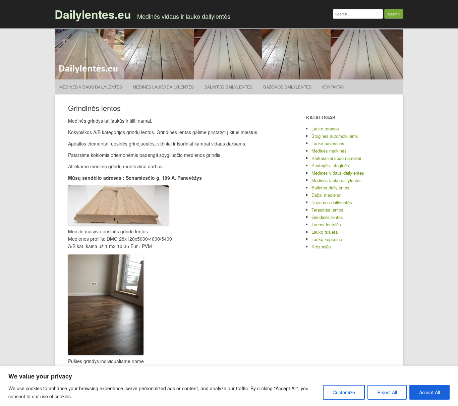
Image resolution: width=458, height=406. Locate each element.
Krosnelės (321, 246)
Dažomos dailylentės (287, 87)
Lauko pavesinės (327, 143)
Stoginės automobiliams (334, 136)
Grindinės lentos (327, 217)
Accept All (429, 392)
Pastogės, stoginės (330, 165)
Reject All (387, 392)
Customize (344, 392)
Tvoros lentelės (326, 224)
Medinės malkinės (329, 151)
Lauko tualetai (325, 232)
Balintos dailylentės (228, 87)
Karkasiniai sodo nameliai (336, 158)
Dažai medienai (326, 195)
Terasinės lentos (327, 210)
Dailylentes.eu (93, 14)
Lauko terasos (325, 128)
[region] (229, 386)
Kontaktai (333, 87)
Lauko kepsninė (326, 239)
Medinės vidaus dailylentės (90, 87)
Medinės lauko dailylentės (163, 87)
